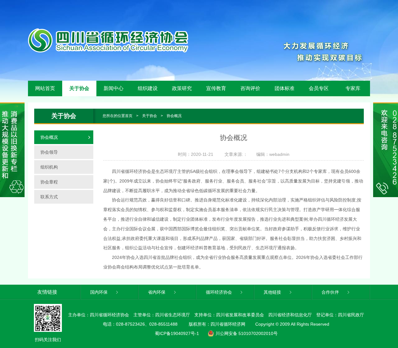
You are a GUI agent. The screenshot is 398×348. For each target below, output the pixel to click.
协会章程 (49, 181)
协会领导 (49, 152)
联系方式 (49, 196)
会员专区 (319, 88)
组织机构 (49, 167)
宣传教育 (216, 88)
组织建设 (148, 88)
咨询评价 (250, 88)
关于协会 (79, 88)
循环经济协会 (219, 292)
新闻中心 (113, 88)
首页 (128, 116)
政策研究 (182, 88)
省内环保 (157, 292)
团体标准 (284, 88)
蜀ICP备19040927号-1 (177, 333)
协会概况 (174, 116)
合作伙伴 (331, 292)
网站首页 (45, 88)
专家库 (352, 88)
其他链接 (273, 292)
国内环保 (99, 292)
